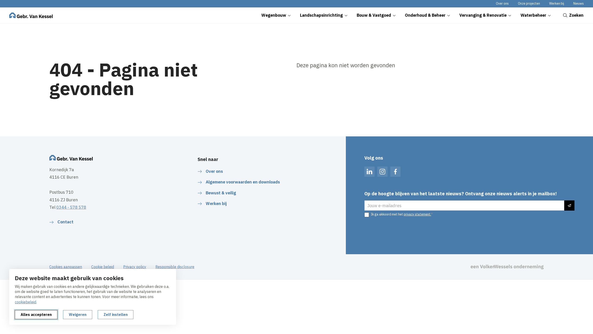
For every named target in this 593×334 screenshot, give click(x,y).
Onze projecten (529, 3)
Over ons (502, 3)
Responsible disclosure (174, 266)
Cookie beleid (102, 266)
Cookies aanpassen (65, 266)
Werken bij (556, 3)
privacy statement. (417, 214)
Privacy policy (134, 266)
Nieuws (578, 3)
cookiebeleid (25, 302)
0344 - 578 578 (71, 207)
